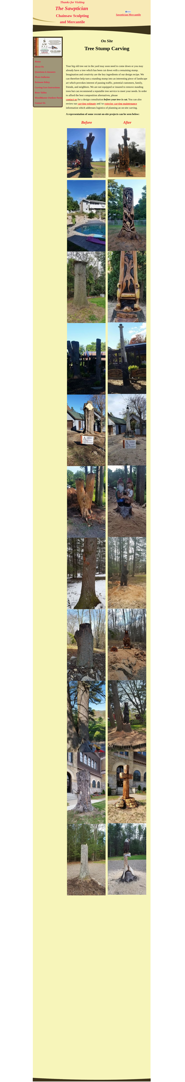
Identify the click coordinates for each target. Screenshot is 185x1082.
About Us (39, 66)
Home (38, 61)
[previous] (71, 538)
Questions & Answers (45, 71)
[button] (86, 215)
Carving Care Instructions (47, 87)
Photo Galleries (42, 76)
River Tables (41, 92)
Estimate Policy (42, 82)
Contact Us (40, 102)
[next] (101, 538)
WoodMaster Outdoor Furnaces (50, 97)
